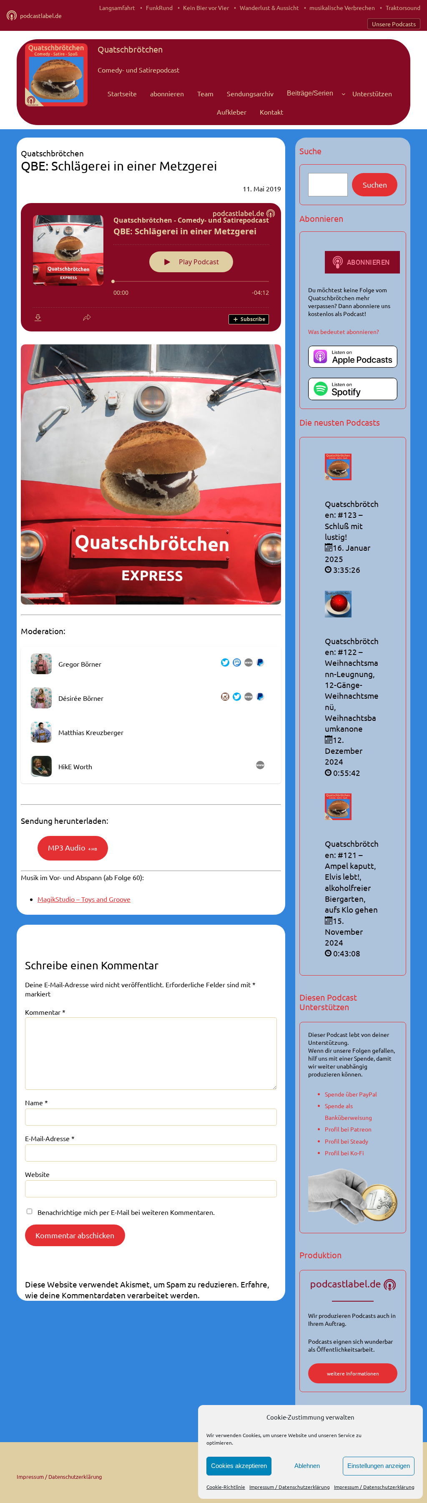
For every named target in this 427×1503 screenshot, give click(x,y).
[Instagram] (223, 698)
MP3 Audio (72, 847)
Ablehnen (307, 1465)
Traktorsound (403, 7)
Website (37, 1174)
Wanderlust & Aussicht (269, 7)
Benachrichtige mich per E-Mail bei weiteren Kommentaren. (126, 1212)
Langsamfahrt (117, 7)
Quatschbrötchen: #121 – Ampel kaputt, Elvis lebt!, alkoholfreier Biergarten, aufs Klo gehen (352, 876)
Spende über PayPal (351, 1094)
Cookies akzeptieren (239, 1465)
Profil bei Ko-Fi (344, 1153)
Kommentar (45, 1012)
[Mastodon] (235, 664)
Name (36, 1102)
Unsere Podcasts (394, 24)
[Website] (247, 664)
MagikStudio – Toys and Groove (84, 899)
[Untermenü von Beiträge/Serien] (344, 93)
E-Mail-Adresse (50, 1138)
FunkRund (159, 7)
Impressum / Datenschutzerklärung (289, 1486)
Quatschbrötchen (130, 49)
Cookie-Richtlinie (225, 1486)
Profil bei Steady (346, 1141)
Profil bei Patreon (348, 1129)
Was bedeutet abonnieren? (343, 331)
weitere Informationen (353, 1373)
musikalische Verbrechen (342, 7)
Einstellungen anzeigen (378, 1465)
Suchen (375, 184)
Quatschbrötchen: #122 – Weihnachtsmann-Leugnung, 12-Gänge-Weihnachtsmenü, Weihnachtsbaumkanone (352, 685)
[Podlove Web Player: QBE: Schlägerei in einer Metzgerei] (151, 267)
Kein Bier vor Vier (206, 7)
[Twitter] (223, 664)
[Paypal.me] (258, 664)
